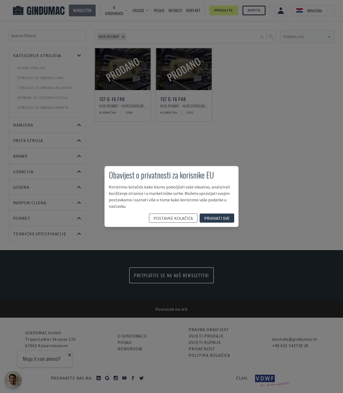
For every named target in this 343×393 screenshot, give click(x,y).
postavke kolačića (173, 218)
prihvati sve (217, 218)
